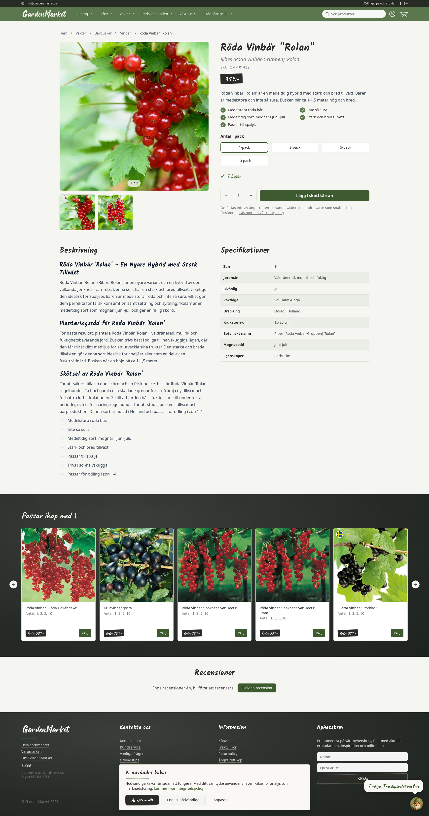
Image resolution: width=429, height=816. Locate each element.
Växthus (186, 13)
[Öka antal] (251, 195)
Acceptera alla (142, 800)
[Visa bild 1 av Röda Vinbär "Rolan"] (77, 212)
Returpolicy (227, 753)
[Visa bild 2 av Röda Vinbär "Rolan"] (115, 212)
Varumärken (31, 751)
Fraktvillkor (227, 747)
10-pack (244, 160)
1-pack (244, 147)
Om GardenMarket (36, 757)
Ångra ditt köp (230, 760)
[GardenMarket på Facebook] (400, 3)
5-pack (345, 147)
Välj (85, 633)
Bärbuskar (103, 33)
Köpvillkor (226, 740)
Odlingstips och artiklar (380, 3)
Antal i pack (232, 136)
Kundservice (130, 747)
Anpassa (221, 799)
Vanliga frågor (132, 753)
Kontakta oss (130, 740)
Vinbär (125, 33)
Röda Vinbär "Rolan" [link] (156, 33)
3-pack (294, 147)
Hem (63, 33)
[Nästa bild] (202, 116)
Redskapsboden (155, 13)
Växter (125, 13)
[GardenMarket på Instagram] (406, 3)
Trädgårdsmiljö (216, 13)
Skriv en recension (257, 687)
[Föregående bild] (66, 116)
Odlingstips (129, 760)
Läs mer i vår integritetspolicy (179, 788)
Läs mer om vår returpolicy (261, 212)
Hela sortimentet (35, 745)
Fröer (104, 13)
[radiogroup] (294, 154)
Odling (82, 13)
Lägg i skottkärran (314, 195)
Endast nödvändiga (183, 799)
